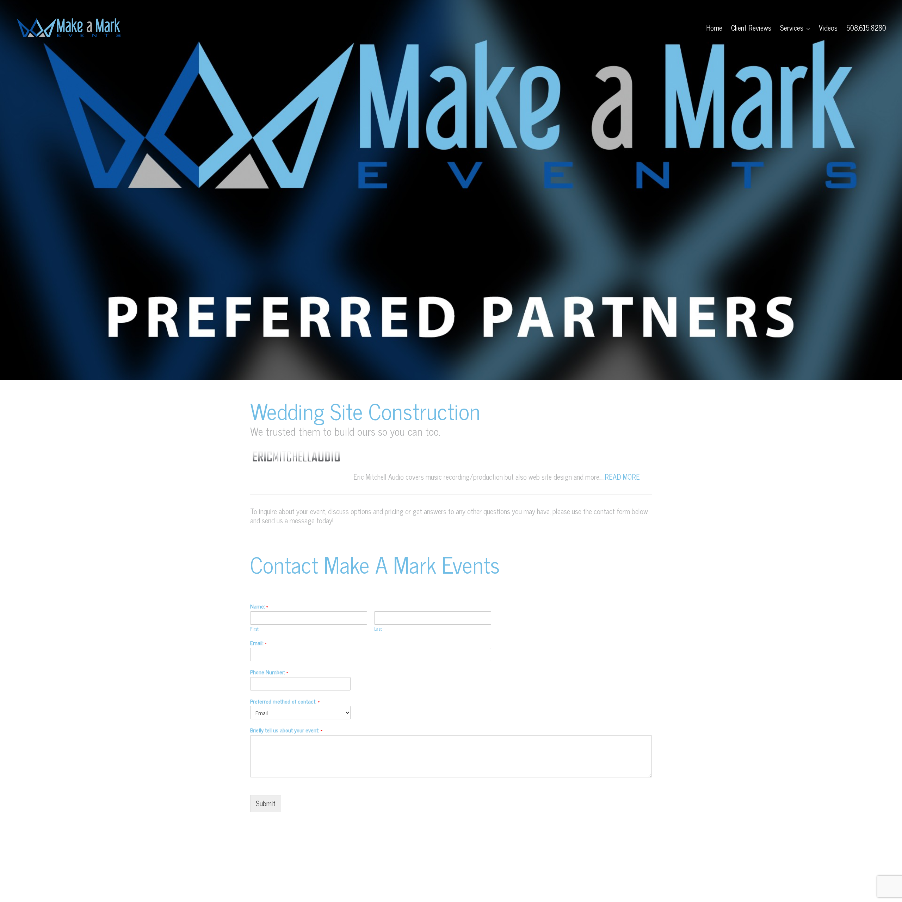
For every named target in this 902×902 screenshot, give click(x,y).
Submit (266, 803)
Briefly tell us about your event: (286, 730)
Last (378, 629)
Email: (258, 642)
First (254, 629)
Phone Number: (269, 672)
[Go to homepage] (69, 28)
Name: (259, 606)
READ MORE (622, 476)
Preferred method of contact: (285, 701)
